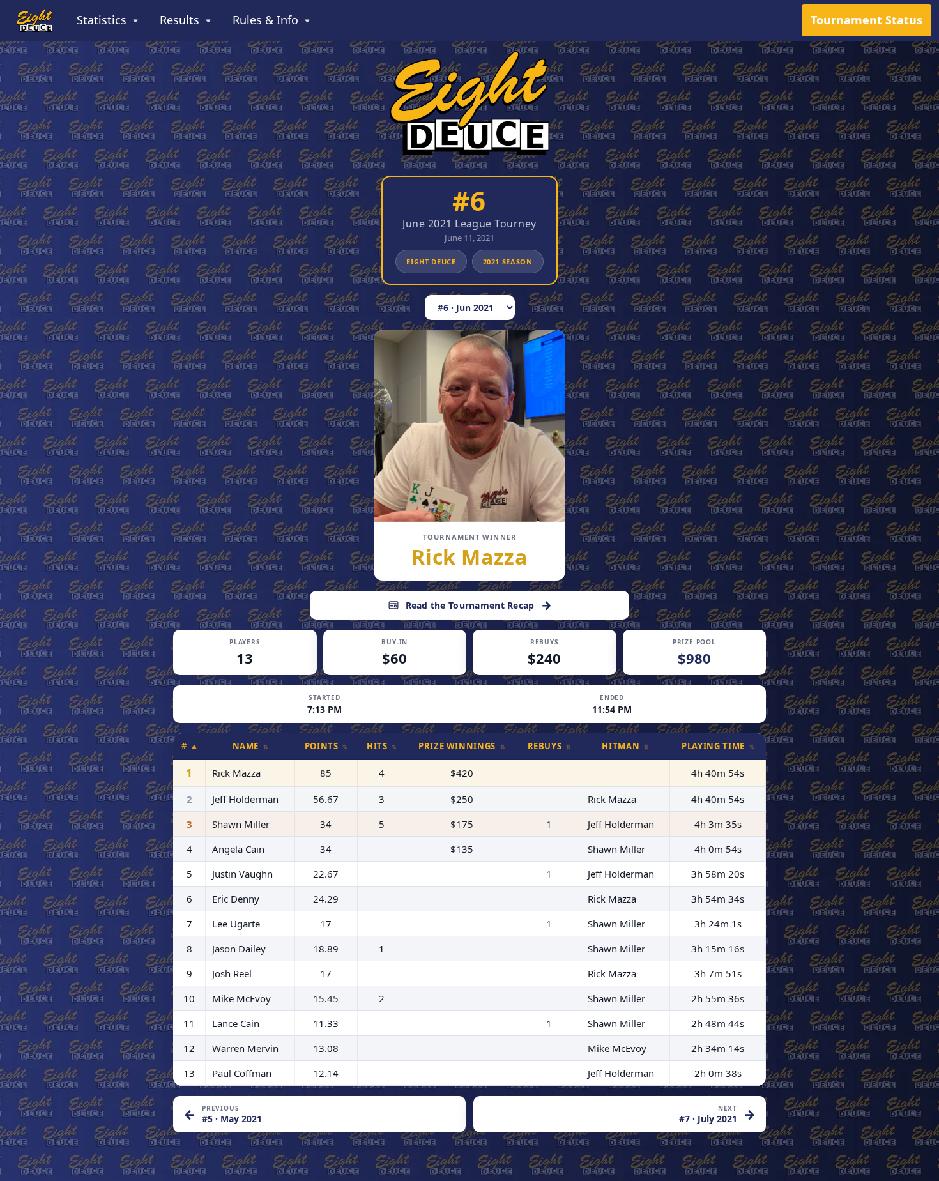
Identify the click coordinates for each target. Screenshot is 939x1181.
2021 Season (508, 261)
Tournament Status (866, 19)
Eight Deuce (430, 261)
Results (179, 19)
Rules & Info (265, 19)
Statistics (101, 19)
